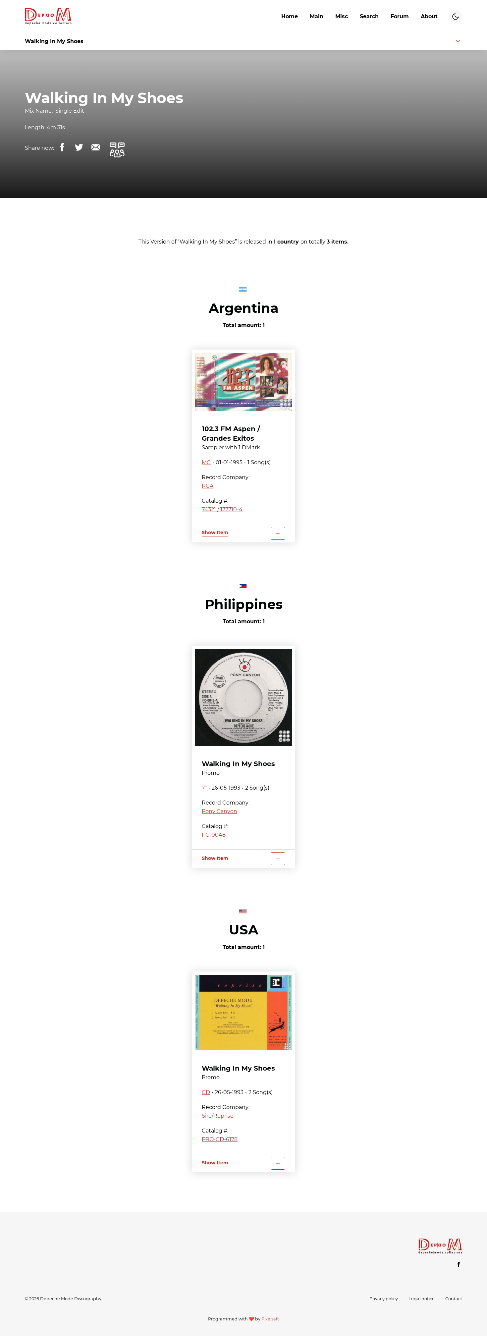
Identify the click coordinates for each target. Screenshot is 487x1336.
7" (204, 788)
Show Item (215, 532)
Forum (400, 16)
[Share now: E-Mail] (95, 147)
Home (289, 16)
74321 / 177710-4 (222, 509)
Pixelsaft (270, 1318)
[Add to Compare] (278, 533)
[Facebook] (459, 1264)
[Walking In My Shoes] (243, 697)
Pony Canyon (219, 811)
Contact (453, 1298)
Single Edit (69, 111)
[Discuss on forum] (117, 149)
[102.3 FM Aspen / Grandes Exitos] (243, 382)
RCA (207, 486)
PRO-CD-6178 (220, 1139)
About (429, 16)
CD (206, 1092)
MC (206, 462)
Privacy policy (383, 1298)
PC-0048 (214, 835)
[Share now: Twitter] (79, 147)
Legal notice (421, 1298)
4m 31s (56, 127)
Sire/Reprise (218, 1116)
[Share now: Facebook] (62, 147)
